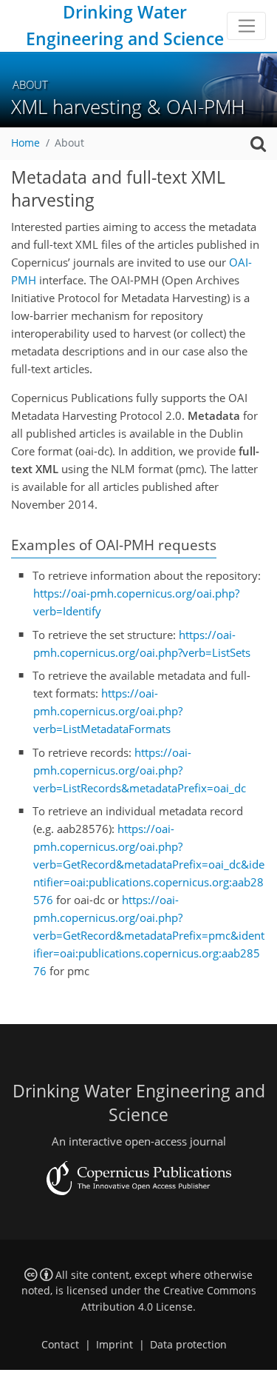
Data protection (188, 1344)
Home (25, 143)
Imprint (114, 1344)
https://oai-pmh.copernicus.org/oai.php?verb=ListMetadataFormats (107, 711)
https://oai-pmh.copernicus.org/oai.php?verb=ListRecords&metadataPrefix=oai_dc (139, 770)
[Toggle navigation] (246, 26)
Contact (60, 1344)
